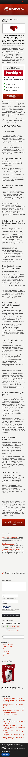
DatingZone (6, 653)
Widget (9, 692)
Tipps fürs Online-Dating (8, 544)
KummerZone (6, 649)
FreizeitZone (6, 651)
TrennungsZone (7, 646)
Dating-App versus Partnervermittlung (13, 708)
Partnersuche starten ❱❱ (13, 96)
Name (4, 593)
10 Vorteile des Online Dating (10, 20)
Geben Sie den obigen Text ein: (10, 610)
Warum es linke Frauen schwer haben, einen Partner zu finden (13, 711)
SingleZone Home (8, 644)
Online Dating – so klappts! (9, 537)
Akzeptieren (5, 754)
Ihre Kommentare (7, 580)
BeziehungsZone (7, 656)
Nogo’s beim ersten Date (10, 714)
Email (9, 598)
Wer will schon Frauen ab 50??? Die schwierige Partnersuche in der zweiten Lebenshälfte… (14, 700)
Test (18, 626)
